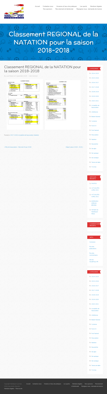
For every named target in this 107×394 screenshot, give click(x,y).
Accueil (37, 6)
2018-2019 (95, 92)
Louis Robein (9, 76)
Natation (36, 135)
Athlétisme (94, 112)
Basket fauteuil (95, 116)
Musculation (94, 135)
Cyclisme (94, 121)
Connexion (92, 242)
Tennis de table (95, 162)
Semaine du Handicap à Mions (94, 212)
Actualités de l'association (25, 135)
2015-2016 (95, 78)
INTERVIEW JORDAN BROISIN (94, 203)
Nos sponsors (47, 9)
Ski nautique (94, 153)
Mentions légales (96, 6)
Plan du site (18, 389)
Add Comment (33, 76)
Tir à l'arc (93, 167)
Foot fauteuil (95, 130)
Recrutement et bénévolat (64, 9)
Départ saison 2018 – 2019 (74, 147)
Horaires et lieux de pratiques (66, 6)
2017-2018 (14, 135)
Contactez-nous (48, 6)
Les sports (83, 6)
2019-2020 (95, 96)
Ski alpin (93, 148)
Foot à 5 (93, 126)
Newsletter (94, 144)
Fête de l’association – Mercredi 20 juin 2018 (17, 147)
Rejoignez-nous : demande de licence (89, 9)
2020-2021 (95, 101)
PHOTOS (94, 183)
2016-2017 (95, 82)
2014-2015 (95, 73)
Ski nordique (95, 158)
